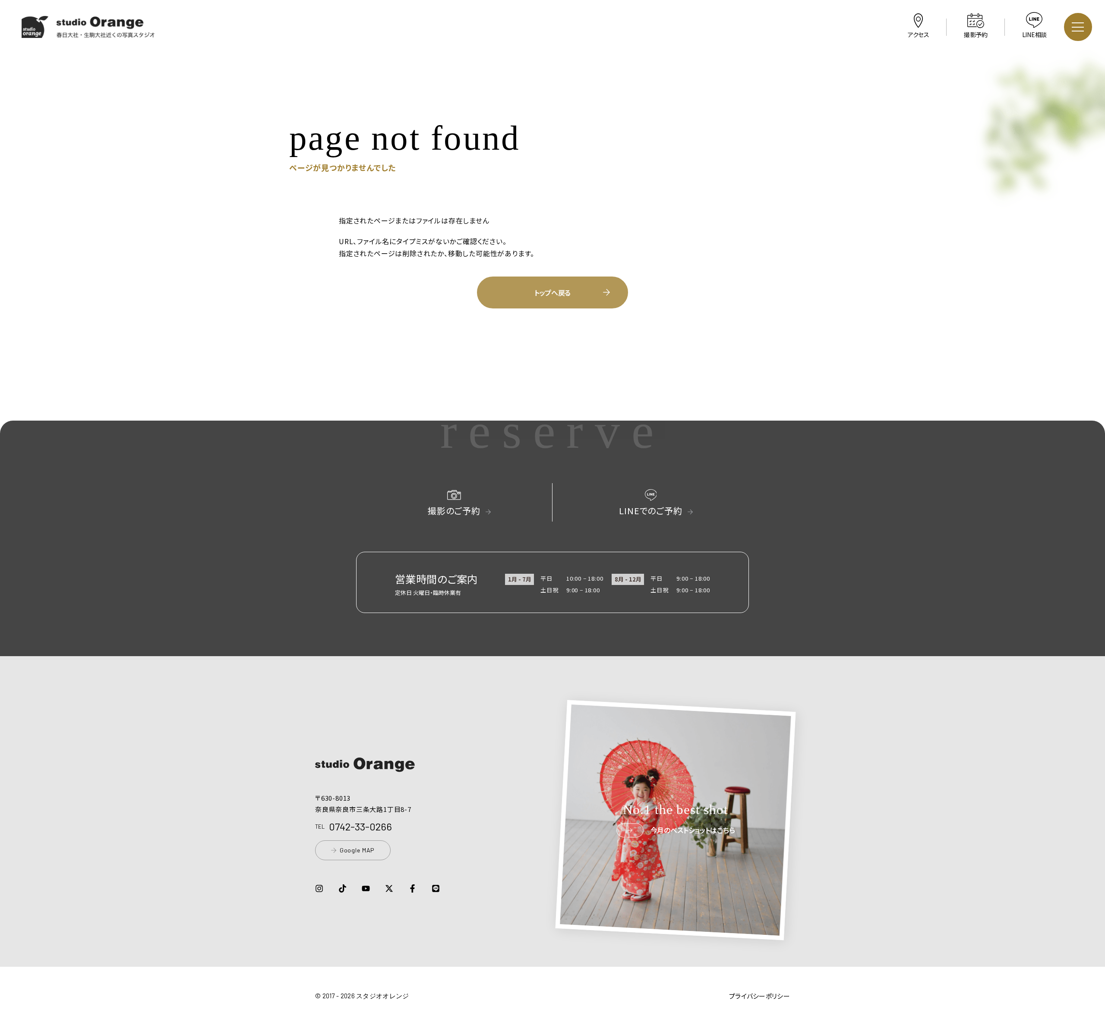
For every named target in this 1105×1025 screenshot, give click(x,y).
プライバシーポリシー (759, 995)
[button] (88, 32)
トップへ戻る (552, 292)
